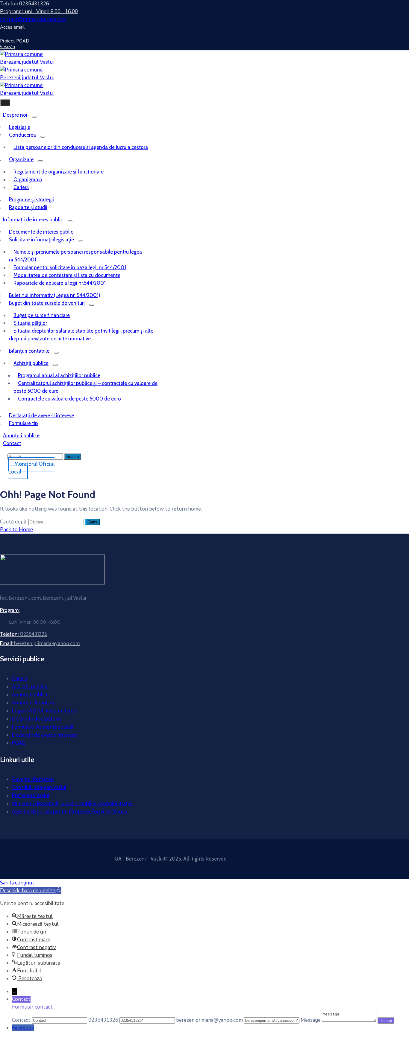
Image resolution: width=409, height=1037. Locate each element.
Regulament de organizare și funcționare (58, 172)
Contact (12, 443)
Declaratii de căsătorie (36, 719)
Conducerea (22, 135)
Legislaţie (19, 127)
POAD (19, 743)
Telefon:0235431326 (24, 3)
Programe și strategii (31, 199)
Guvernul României (33, 779)
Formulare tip (23, 423)
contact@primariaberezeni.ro (33, 19)
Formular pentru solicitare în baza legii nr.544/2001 (69, 267)
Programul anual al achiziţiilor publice (59, 375)
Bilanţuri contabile (29, 351)
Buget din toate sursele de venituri (47, 303)
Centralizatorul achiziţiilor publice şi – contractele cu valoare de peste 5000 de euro (85, 387)
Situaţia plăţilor (30, 323)
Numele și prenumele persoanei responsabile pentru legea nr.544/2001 (75, 256)
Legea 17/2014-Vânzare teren (44, 711)
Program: (9, 610)
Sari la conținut (17, 882)
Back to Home (16, 529)
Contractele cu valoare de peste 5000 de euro (69, 399)
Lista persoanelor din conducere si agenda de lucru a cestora (80, 147)
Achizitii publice (29, 686)
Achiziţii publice (31, 363)
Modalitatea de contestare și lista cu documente (66, 275)
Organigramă (27, 179)
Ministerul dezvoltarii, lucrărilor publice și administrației (72, 803)
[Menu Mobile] (5, 102)
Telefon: (23, 634)
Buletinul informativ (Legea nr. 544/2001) (54, 295)
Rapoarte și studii (28, 207)
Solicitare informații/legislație (41, 240)
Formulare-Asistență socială (42, 727)
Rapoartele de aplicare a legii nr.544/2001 (59, 283)
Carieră (21, 187)
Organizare (21, 159)
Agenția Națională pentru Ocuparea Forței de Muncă (69, 811)
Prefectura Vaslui (30, 795)
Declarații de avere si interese (41, 415)
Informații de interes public (33, 220)
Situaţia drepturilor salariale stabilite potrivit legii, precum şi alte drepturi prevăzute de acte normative (81, 335)
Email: (40, 643)
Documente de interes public (41, 232)
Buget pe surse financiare (41, 315)
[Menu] (34, 117)
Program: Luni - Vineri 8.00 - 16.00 (39, 11)
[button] (30, 890)
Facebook (23, 1027)
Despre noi (15, 115)
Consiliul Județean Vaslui (39, 787)
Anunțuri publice (30, 695)
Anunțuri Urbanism (33, 703)
